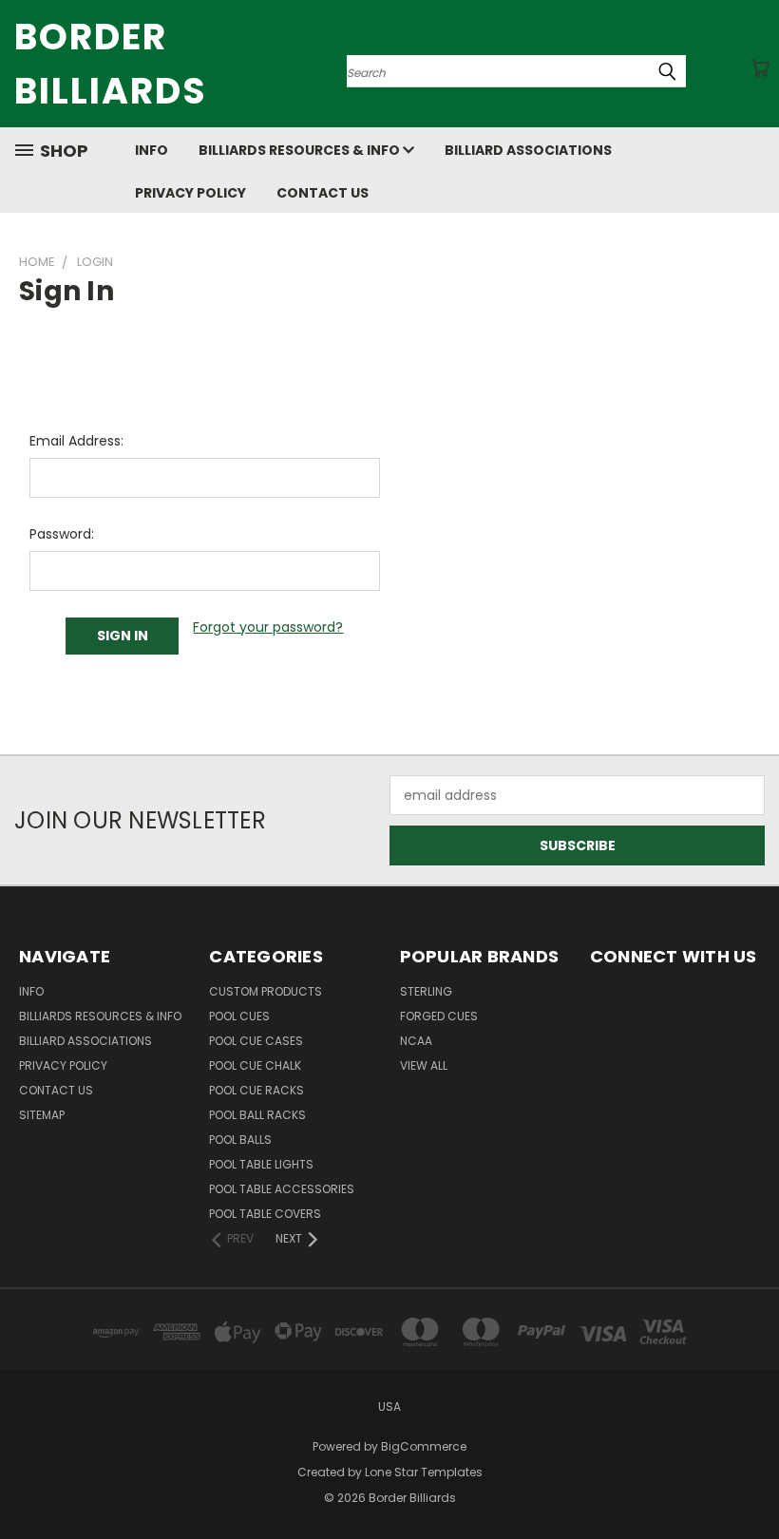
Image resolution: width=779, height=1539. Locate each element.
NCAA (416, 1041)
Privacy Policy (190, 192)
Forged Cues (439, 1016)
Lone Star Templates (424, 1472)
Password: (61, 533)
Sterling (426, 991)
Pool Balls (240, 1139)
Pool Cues (239, 1016)
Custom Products (265, 991)
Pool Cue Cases (256, 1041)
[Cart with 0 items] (760, 68)
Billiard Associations (528, 150)
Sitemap (42, 1115)
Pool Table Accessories (281, 1189)
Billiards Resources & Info (301, 150)
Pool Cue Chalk (255, 1065)
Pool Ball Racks (257, 1115)
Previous (750, 1479)
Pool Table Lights (261, 1164)
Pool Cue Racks (256, 1090)
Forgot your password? (268, 627)
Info (151, 150)
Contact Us (322, 192)
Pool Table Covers (265, 1214)
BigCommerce (423, 1446)
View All (423, 1065)
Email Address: (76, 440)
